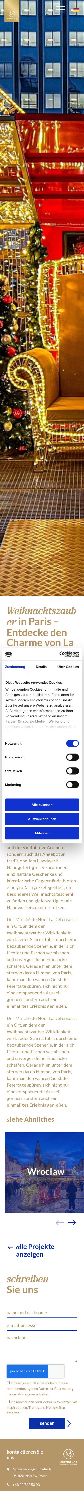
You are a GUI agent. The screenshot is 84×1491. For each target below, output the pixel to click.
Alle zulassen (42, 804)
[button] (73, 1213)
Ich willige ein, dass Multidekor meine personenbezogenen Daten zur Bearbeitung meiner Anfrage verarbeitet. (40, 1388)
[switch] (72, 757)
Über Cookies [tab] (68, 666)
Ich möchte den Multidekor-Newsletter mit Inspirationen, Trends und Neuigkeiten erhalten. (42, 1407)
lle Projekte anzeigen (35, 1250)
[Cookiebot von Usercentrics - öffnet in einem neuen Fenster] (60, 654)
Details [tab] (41, 666)
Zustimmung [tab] (15, 666)
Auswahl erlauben (42, 819)
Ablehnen (42, 833)
